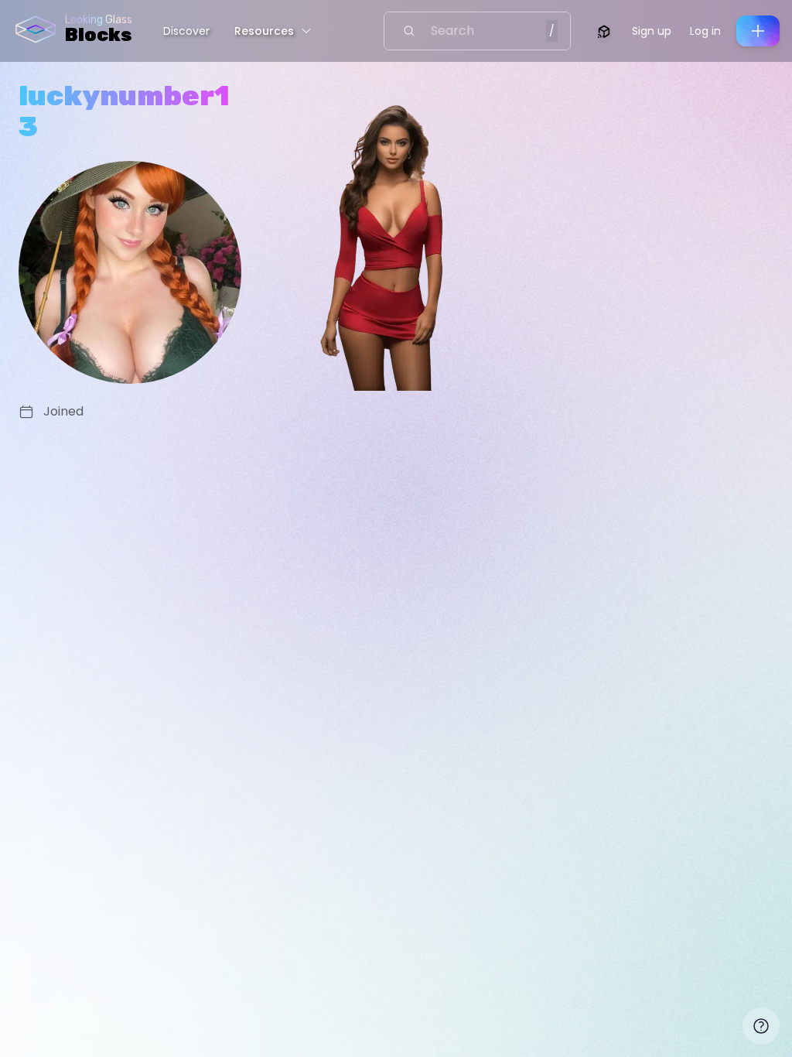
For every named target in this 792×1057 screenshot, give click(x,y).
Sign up (651, 31)
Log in (705, 31)
